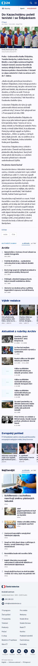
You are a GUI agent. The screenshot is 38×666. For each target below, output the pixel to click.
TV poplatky (6, 619)
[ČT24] (6, 3)
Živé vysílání (6, 615)
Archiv (5, 234)
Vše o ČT (5, 644)
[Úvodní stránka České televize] (10, 586)
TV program (6, 610)
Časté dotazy (24, 640)
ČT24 (13, 234)
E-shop (4, 636)
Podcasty (5, 627)
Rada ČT (23, 627)
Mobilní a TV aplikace (9, 640)
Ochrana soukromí (14, 662)
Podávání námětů (26, 636)
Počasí (4, 631)
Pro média (23, 610)
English (4, 662)
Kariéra (22, 631)
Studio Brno (24, 619)
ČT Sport (4, 22)
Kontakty (23, 644)
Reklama (23, 615)
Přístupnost (26, 662)
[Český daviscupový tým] (19, 37)
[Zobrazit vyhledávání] (31, 3)
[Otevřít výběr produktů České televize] (35, 3)
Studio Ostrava (25, 623)
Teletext (5, 623)
